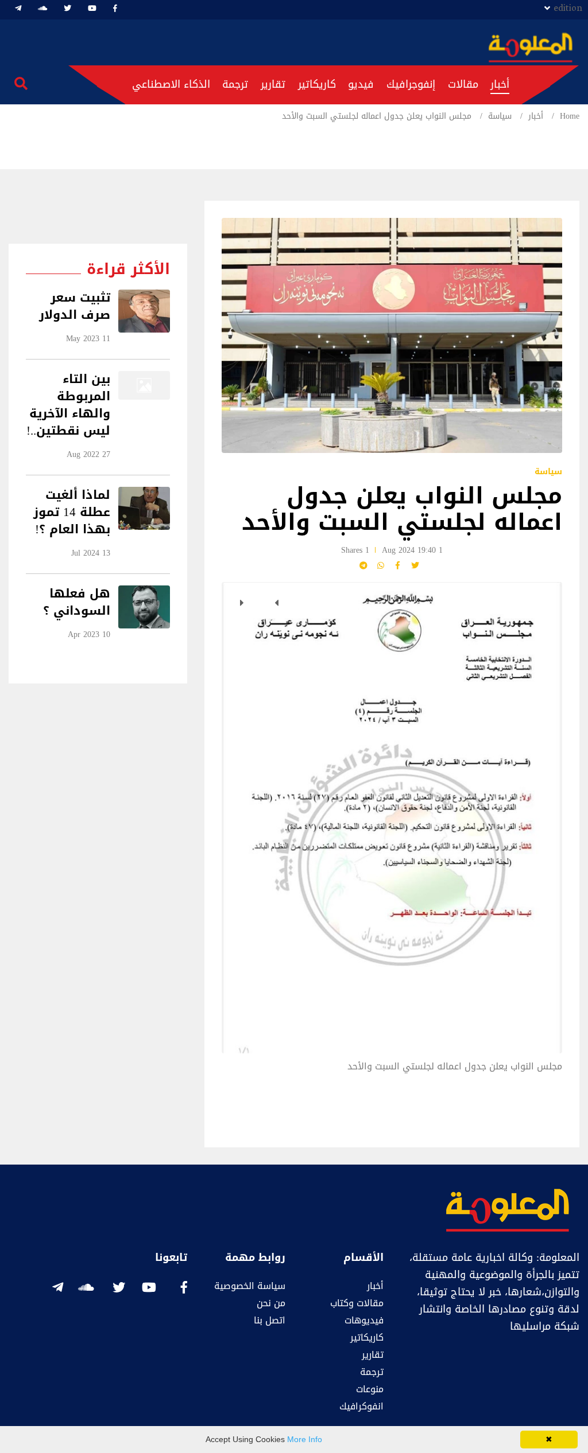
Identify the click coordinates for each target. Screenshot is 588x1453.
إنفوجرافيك (410, 84)
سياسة (500, 116)
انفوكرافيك (361, 1406)
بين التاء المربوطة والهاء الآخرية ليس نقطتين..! (68, 405)
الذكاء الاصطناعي (171, 84)
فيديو (361, 84)
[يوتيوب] (92, 8)
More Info (304, 1439)
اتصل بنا (269, 1320)
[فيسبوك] (115, 8)
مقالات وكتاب (357, 1303)
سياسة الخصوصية (249, 1286)
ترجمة (235, 84)
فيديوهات (364, 1320)
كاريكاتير (317, 84)
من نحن (271, 1303)
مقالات (463, 84)
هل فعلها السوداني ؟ (76, 602)
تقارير (273, 84)
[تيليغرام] (18, 8)
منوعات (370, 1389)
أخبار (499, 84)
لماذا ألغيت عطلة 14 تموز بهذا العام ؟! (71, 512)
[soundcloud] (42, 8)
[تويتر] (67, 8)
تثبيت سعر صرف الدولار (74, 306)
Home (569, 116)
